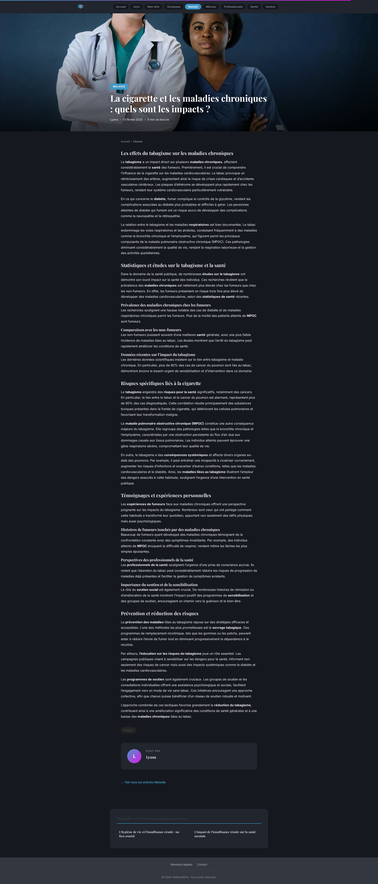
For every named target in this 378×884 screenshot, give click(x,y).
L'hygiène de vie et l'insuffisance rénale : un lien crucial (149, 834)
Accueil (121, 6)
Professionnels (233, 6)
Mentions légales (181, 864)
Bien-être (153, 6)
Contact (202, 864)
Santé (254, 6)
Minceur (211, 6)
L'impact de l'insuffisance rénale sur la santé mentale (225, 834)
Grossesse (173, 6)
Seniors (270, 6)
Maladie (193, 6)
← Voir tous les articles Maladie (143, 782)
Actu (136, 6)
